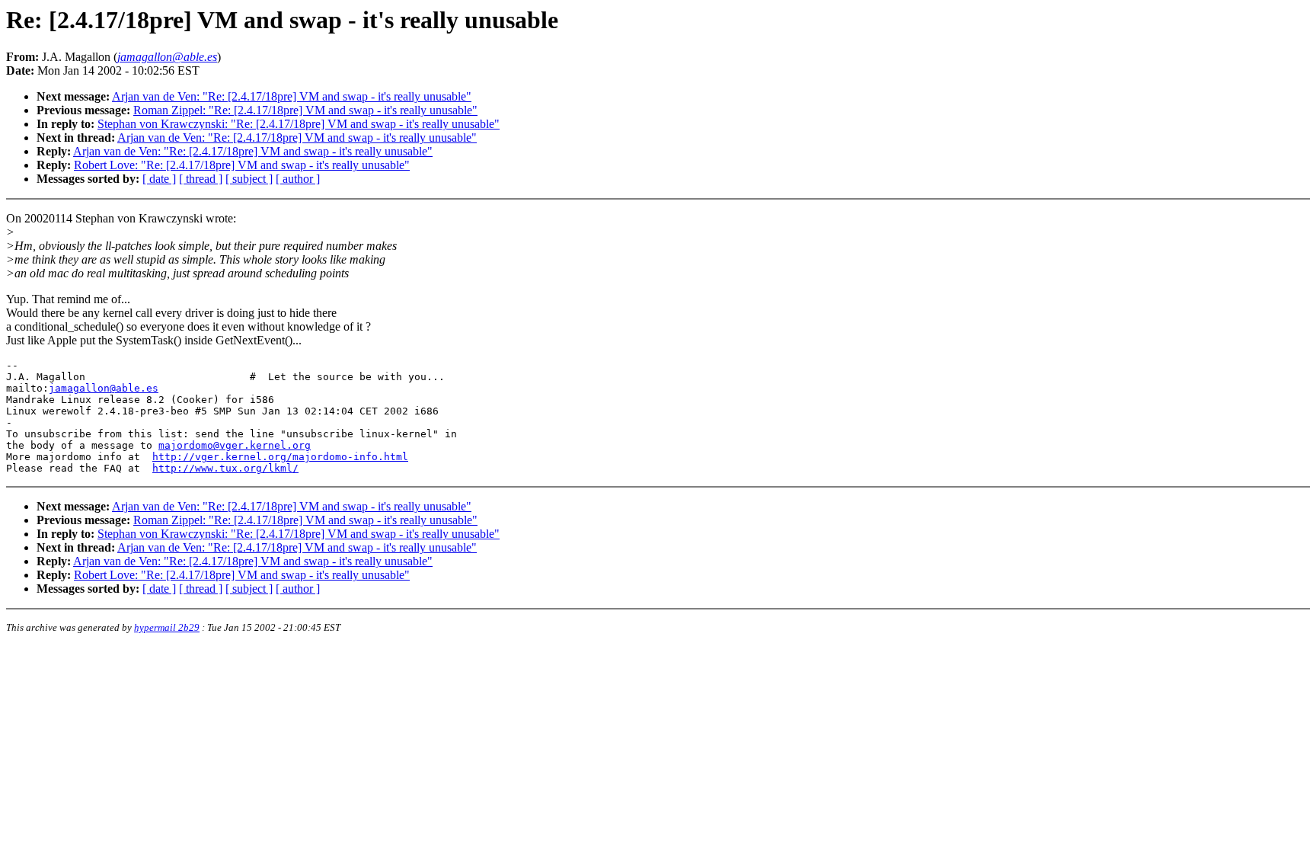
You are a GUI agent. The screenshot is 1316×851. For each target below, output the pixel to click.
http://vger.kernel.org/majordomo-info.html (280, 456)
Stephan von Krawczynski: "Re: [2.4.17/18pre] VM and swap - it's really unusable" (298, 123)
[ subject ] (249, 178)
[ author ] (298, 178)
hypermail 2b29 (167, 627)
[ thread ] (200, 178)
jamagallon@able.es (103, 388)
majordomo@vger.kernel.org (234, 445)
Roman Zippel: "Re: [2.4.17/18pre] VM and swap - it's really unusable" (305, 110)
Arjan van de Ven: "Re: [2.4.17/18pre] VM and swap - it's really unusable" (291, 96)
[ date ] (159, 178)
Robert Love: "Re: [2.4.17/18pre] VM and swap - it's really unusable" (242, 164)
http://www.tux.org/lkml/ (225, 468)
